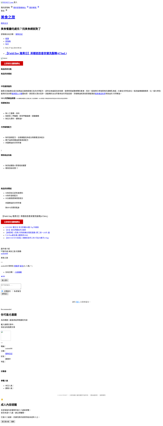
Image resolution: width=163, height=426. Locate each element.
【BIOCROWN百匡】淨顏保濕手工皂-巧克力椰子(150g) (27, 238)
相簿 (7, 39)
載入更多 (5, 280)
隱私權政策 (94, 395)
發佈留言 (5, 294)
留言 (21, 266)
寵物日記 (19, 34)
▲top (3, 276)
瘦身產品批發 (100, 94)
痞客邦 (16, 266)
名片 (7, 44)
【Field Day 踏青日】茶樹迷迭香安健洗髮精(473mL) (36, 53)
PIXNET (64, 395)
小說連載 (18, 272)
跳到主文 (4, 23)
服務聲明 (102, 395)
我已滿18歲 (5, 421)
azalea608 (4, 253)
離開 (12, 421)
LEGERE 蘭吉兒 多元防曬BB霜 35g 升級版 (22, 227)
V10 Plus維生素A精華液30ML (16, 235)
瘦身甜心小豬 (17, 94)
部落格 (8, 41)
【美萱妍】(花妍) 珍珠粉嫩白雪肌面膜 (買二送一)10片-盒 (27, 233)
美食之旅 (8, 17)
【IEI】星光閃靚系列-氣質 (15, 230)
